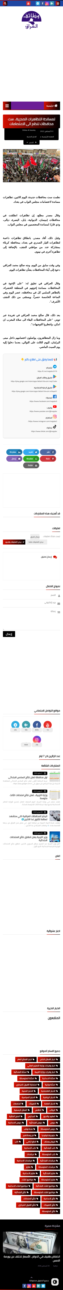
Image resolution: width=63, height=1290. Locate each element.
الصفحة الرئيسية (48, 136)
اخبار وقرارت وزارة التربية (45, 1072)
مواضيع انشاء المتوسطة (44, 1192)
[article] (31, 484)
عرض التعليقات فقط (36, 542)
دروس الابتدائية (35, 1123)
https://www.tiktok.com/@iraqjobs (44, 431)
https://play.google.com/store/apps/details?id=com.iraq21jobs (34, 381)
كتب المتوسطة (48, 1154)
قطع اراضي (31, 1142)
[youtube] (28, 3)
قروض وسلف (49, 1142)
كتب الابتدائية (49, 1148)
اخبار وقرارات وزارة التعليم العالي (41, 1066)
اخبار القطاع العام (24, 1059)
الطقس (38, 1110)
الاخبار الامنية (31, 136)
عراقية (55, 1265)
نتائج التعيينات (49, 1205)
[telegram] (38, 3)
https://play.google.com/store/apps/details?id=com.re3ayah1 (34, 391)
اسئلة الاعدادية (48, 1078)
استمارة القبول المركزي (26, 1085)
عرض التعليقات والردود (13, 542)
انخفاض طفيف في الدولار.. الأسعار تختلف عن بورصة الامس (32, 1258)
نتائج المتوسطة (48, 1211)
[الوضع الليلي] (55, 1282)
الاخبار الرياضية (49, 1097)
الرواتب (52, 1110)
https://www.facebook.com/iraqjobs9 (43, 401)
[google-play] (52, 3)
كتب (16, 1142)
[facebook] (42, 3)
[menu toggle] (58, 3)
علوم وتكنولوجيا (48, 1135)
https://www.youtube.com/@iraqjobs (43, 411)
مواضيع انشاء (27, 1180)
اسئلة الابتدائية (20, 1072)
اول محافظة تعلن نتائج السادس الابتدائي (27, 777)
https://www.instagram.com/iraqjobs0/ (42, 421)
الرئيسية (50, 106)
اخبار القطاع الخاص (47, 1059)
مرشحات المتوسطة (46, 1167)
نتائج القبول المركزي (27, 1205)
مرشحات (30, 1154)
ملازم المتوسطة (48, 1180)
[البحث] (5, 3)
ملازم (28, 1167)
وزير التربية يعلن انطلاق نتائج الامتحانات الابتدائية (28, 838)
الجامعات (17, 1104)
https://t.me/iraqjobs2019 (47, 371)
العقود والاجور (49, 1116)
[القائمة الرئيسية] (7, 106)
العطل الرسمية (20, 1110)
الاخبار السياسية (28, 1097)
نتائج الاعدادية (49, 1198)
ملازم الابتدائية (49, 1173)
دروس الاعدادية (14, 1123)
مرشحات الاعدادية (24, 1161)
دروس (52, 1123)
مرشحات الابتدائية (47, 1161)
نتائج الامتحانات (29, 1198)
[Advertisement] (31, 65)
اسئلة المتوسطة (26, 1078)
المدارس (31, 1116)
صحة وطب (28, 1129)
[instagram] (47, 3)
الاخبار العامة (49, 1104)
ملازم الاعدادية (29, 1173)
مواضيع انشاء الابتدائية (45, 1186)
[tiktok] (33, 3)
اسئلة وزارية (50, 1085)
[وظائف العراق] (31, 20)
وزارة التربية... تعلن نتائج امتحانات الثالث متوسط (28, 796)
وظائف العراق (20, 1280)
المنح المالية (14, 1116)
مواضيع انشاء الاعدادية (18, 1186)
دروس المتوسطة (48, 1129)
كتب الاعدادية (30, 1148)
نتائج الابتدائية (20, 1192)
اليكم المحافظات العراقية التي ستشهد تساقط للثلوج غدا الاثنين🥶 (28, 817)
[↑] (31, 1277)
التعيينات (32, 1104)
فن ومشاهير (28, 1135)
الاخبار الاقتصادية (48, 1091)
